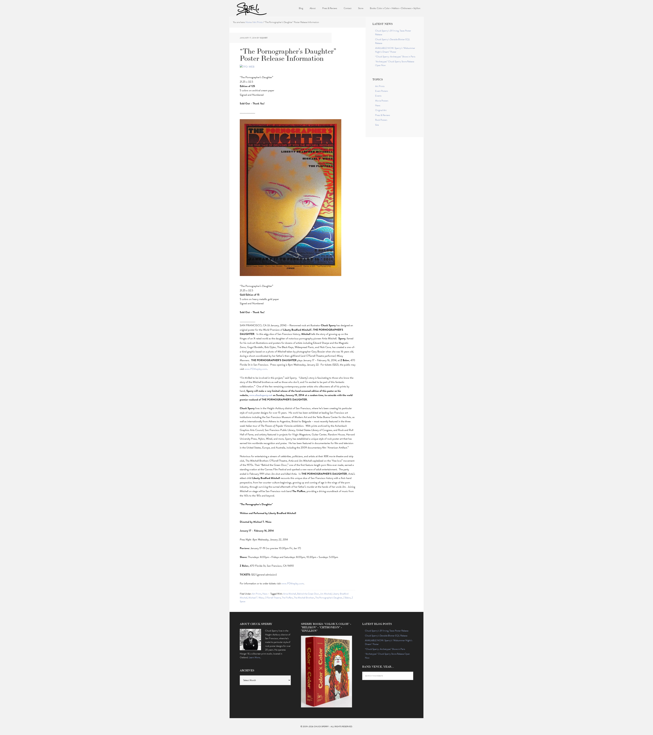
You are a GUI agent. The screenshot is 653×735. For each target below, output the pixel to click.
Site (377, 125)
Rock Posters (381, 120)
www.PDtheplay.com (256, 369)
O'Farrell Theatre (273, 597)
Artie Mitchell (289, 594)
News (264, 594)
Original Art (381, 110)
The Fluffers (287, 597)
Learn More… (255, 657)
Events (378, 96)
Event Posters (381, 91)
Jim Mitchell (326, 594)
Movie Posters (381, 100)
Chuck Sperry (252, 8)
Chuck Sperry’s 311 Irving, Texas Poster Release (386, 631)
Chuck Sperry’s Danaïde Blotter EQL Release (386, 635)
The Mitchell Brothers (304, 597)
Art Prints (256, 594)
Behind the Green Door (308, 594)
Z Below (347, 597)
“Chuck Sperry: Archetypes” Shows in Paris (395, 56)
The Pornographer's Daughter (328, 597)
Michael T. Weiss (256, 597)
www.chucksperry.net (260, 395)
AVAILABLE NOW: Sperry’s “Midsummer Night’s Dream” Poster (395, 50)
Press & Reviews (382, 115)
